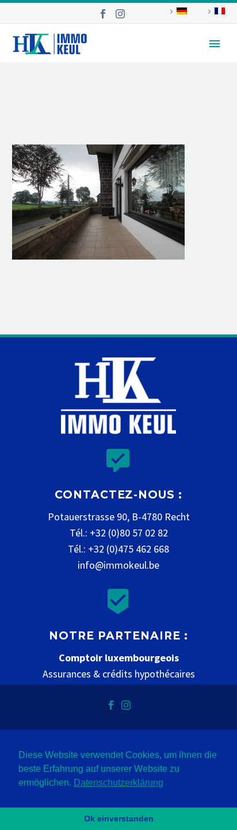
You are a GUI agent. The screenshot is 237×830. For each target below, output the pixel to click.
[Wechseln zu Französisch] (214, 11)
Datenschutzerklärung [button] (118, 782)
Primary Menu (214, 43)
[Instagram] (120, 13)
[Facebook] (103, 13)
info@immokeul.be (118, 565)
